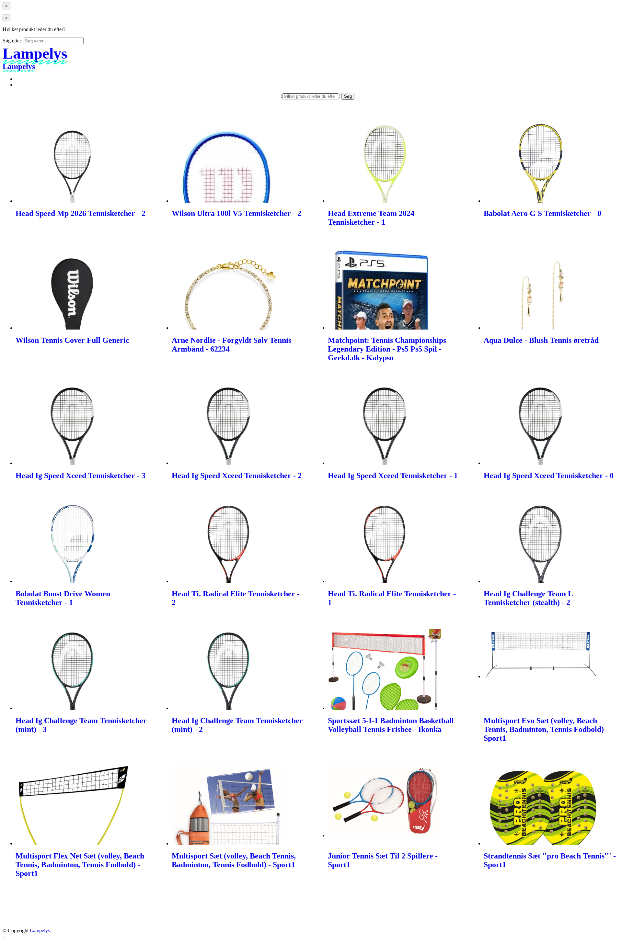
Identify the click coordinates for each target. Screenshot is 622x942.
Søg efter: (12, 40)
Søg (348, 96)
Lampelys (40, 930)
